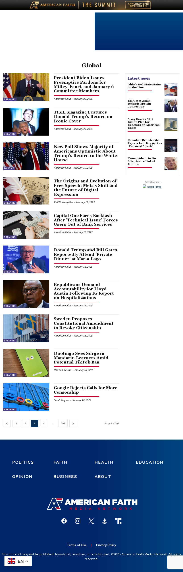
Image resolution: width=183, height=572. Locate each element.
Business (65, 476)
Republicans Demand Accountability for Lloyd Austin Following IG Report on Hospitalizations (84, 291)
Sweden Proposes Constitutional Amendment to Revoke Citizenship (83, 323)
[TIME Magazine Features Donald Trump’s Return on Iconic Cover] (26, 121)
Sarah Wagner (61, 400)
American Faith (62, 98)
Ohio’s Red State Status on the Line (144, 86)
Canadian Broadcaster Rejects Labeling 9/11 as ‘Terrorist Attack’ (145, 143)
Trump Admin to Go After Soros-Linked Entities (142, 161)
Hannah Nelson (62, 370)
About (103, 476)
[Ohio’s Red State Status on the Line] (170, 89)
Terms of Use (77, 545)
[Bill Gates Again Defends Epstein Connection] (170, 105)
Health (104, 462)
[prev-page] (7, 423)
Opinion (22, 476)
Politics (9, 168)
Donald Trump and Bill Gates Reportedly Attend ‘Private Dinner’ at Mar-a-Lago (85, 255)
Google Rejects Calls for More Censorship (85, 390)
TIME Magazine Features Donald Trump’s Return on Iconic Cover (83, 117)
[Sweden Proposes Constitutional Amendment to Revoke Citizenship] (26, 328)
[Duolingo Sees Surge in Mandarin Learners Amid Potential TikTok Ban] (26, 363)
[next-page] (73, 423)
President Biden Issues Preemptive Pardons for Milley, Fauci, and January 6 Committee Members (84, 84)
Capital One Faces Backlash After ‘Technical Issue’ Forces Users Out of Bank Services (86, 220)
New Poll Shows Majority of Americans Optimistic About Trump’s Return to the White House (85, 153)
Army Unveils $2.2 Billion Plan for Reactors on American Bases (144, 124)
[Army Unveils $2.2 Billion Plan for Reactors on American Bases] (170, 124)
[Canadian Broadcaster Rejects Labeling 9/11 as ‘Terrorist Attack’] (170, 145)
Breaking (10, 99)
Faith (61, 462)
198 (63, 423)
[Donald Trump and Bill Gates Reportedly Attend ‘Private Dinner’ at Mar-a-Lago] (26, 259)
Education (150, 462)
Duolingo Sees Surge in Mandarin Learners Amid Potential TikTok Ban (81, 358)
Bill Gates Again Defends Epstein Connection (139, 103)
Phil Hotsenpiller (63, 202)
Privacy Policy (106, 545)
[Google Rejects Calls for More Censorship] (26, 397)
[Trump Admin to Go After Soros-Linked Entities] (170, 163)
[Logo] (91, 503)
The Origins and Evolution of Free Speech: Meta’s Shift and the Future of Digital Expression (86, 188)
